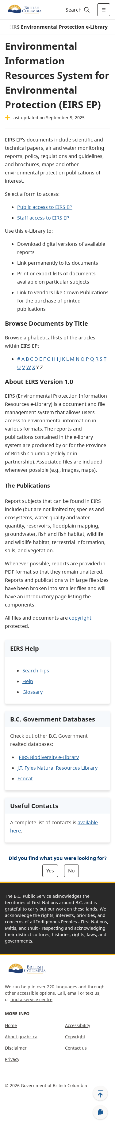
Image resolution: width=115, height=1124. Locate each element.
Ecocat (25, 778)
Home (11, 1025)
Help (27, 681)
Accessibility (77, 1025)
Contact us (76, 1048)
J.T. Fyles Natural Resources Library (57, 767)
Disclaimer (16, 1048)
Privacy (12, 1059)
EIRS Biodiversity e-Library (49, 757)
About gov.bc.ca (21, 1037)
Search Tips (35, 670)
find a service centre (31, 999)
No (71, 870)
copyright (80, 617)
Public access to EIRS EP (44, 207)
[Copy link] (100, 1112)
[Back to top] (100, 1093)
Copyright (75, 1037)
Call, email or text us (78, 993)
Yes (50, 870)
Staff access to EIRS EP (43, 217)
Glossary (32, 692)
